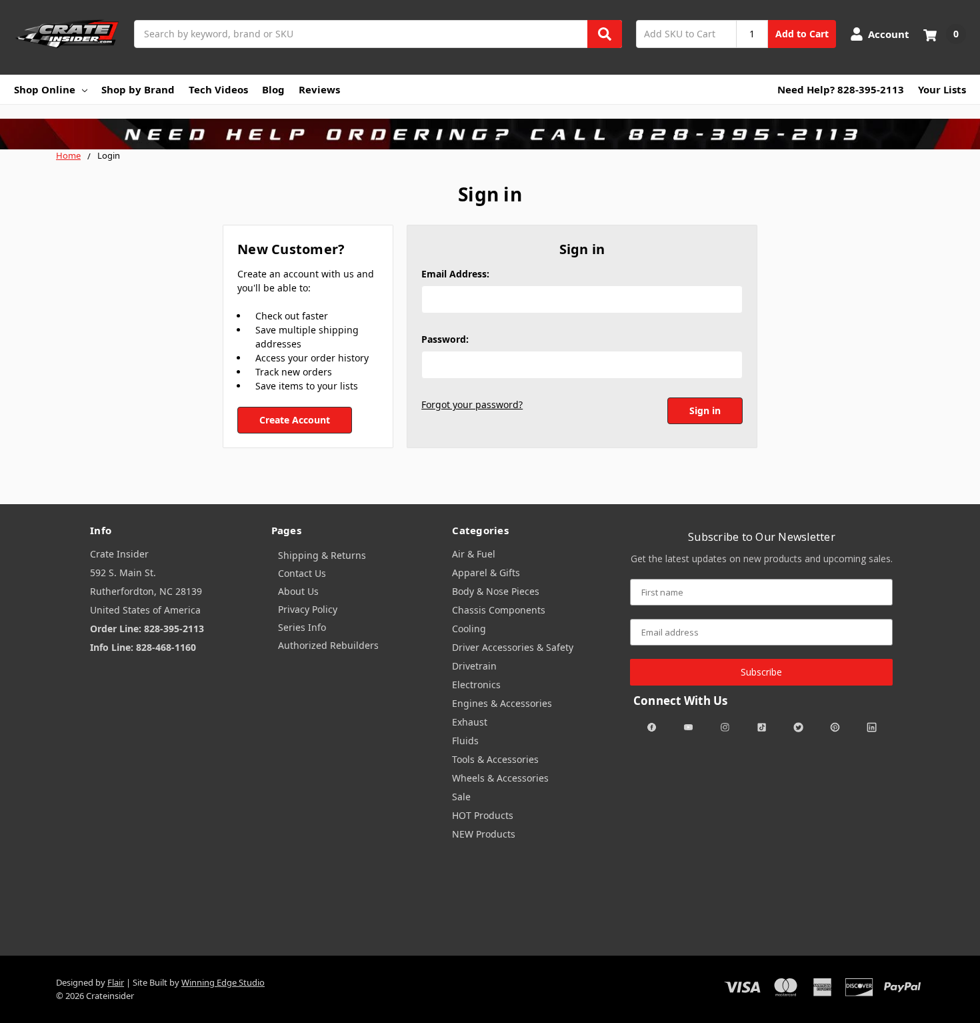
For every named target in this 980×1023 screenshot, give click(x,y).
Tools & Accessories (495, 759)
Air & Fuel (473, 554)
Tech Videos (218, 89)
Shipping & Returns (322, 555)
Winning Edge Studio (223, 982)
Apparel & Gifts (486, 572)
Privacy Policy (307, 609)
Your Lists (942, 89)
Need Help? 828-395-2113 (840, 89)
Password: (445, 339)
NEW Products (483, 834)
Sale (461, 796)
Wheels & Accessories (500, 778)
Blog (273, 89)
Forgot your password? (472, 404)
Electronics (476, 684)
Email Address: (455, 273)
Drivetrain (474, 666)
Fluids (465, 740)
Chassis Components (498, 610)
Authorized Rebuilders (328, 645)
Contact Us (302, 573)
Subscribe (761, 672)
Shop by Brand (138, 89)
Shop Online (44, 89)
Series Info (302, 627)
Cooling (469, 628)
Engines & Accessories (502, 703)
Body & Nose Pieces (495, 591)
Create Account (294, 419)
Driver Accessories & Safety (512, 647)
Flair (115, 982)
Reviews (319, 89)
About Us (298, 591)
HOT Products (482, 815)
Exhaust (469, 722)
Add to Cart (802, 33)
